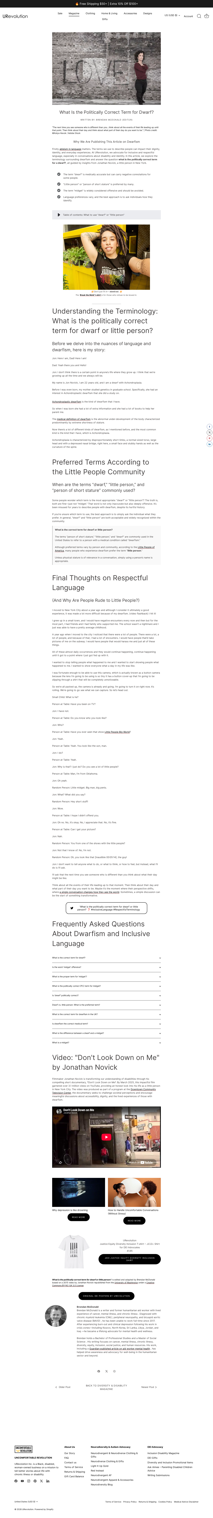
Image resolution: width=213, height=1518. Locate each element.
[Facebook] (15, 1480)
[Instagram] (28, 1480)
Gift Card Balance (74, 1476)
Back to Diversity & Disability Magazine (106, 1387)
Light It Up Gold (99, 1465)
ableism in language (70, 149)
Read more (78, 1217)
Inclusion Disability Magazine (163, 1453)
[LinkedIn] (47, 1480)
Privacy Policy (130, 1502)
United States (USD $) (24, 1501)
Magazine (74, 13)
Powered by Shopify (44, 1509)
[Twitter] (41, 1480)
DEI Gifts (152, 1457)
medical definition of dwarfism (74, 419)
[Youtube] (22, 1480)
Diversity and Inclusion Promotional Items (170, 1462)
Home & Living (109, 13)
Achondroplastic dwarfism (66, 401)
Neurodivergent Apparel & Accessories (112, 1479)
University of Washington (126, 1282)
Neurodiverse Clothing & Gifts (107, 1461)
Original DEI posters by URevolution (106, 1296)
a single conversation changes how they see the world (89, 892)
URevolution (27, 1509)
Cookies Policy (165, 1502)
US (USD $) (171, 15)
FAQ (66, 1457)
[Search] (199, 16)
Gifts (105, 19)
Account (188, 16)
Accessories (130, 13)
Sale (60, 13)
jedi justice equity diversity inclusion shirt (130, 1259)
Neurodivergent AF (101, 1475)
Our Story (69, 1453)
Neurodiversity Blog (102, 1484)
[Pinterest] (35, 1480)
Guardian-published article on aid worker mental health (119, 1348)
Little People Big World (117, 731)
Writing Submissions (159, 1475)
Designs (147, 13)
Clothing (90, 13)
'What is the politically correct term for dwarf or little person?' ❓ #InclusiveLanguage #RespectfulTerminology (108, 908)
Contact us (70, 1462)
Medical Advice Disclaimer (186, 1502)
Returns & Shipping (74, 1471)
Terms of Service (73, 1467)
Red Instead (97, 1470)
